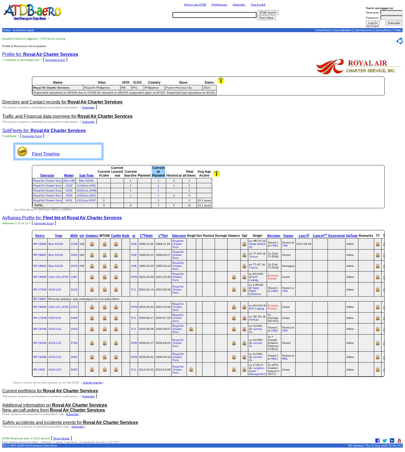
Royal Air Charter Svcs (47, 180)
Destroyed (336, 236)
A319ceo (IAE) (86, 185)
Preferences (219, 4)
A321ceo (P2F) (86, 200)
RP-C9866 (40, 306)
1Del (163, 236)
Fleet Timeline (46, 154)
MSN (74, 236)
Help (398, 30)
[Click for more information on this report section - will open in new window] (221, 83)
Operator (47, 175)
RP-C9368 (40, 342)
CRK (274, 245)
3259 (74, 265)
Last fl (304, 236)
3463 (74, 356)
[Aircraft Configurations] (116, 245)
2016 (74, 289)
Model (69, 175)
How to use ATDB (195, 4)
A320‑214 (54, 328)
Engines (92, 236)
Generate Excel (55, 59)
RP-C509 (39, 369)
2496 (74, 317)
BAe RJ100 (86, 180)
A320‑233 (54, 369)
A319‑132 (54, 342)
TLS (133, 289)
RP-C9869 (40, 276)
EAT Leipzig (253, 278)
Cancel (320, 236)
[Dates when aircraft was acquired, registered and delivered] (191, 330)
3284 (74, 254)
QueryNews (383, 30)
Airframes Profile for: (62, 217)
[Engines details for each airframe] (92, 245)
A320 (69, 190)
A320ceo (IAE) (86, 195)
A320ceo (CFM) (86, 190)
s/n (81, 236)
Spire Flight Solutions (255, 290)
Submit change (92, 382)
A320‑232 (54, 289)
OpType (352, 236)
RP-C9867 (40, 298)
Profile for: (40, 54)
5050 (74, 369)
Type (58, 236)
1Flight (146, 236)
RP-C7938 (40, 317)
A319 (69, 185)
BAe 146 (69, 180)
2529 (74, 328)
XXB (134, 243)
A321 (69, 200)
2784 (74, 342)
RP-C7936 (40, 289)
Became (273, 236)
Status (288, 236)
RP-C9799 (40, 328)
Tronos (253, 256)
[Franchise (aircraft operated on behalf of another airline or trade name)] (244, 245)
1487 (74, 276)
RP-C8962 (40, 265)
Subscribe (239, 4)
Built (125, 236)
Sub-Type (86, 175)
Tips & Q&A (258, 4)
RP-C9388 (40, 356)
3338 (74, 243)
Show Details (61, 438)
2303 (74, 306)
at (133, 236)
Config (116, 236)
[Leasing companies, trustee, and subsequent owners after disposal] (234, 278)
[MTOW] (104, 245)
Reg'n (39, 236)
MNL (274, 358)
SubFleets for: (44, 130)
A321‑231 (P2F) (58, 276)
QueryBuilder (343, 30)
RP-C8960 (40, 243)
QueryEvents (363, 30)
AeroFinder (324, 30)
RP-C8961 (40, 254)
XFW (134, 276)
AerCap (254, 319)
